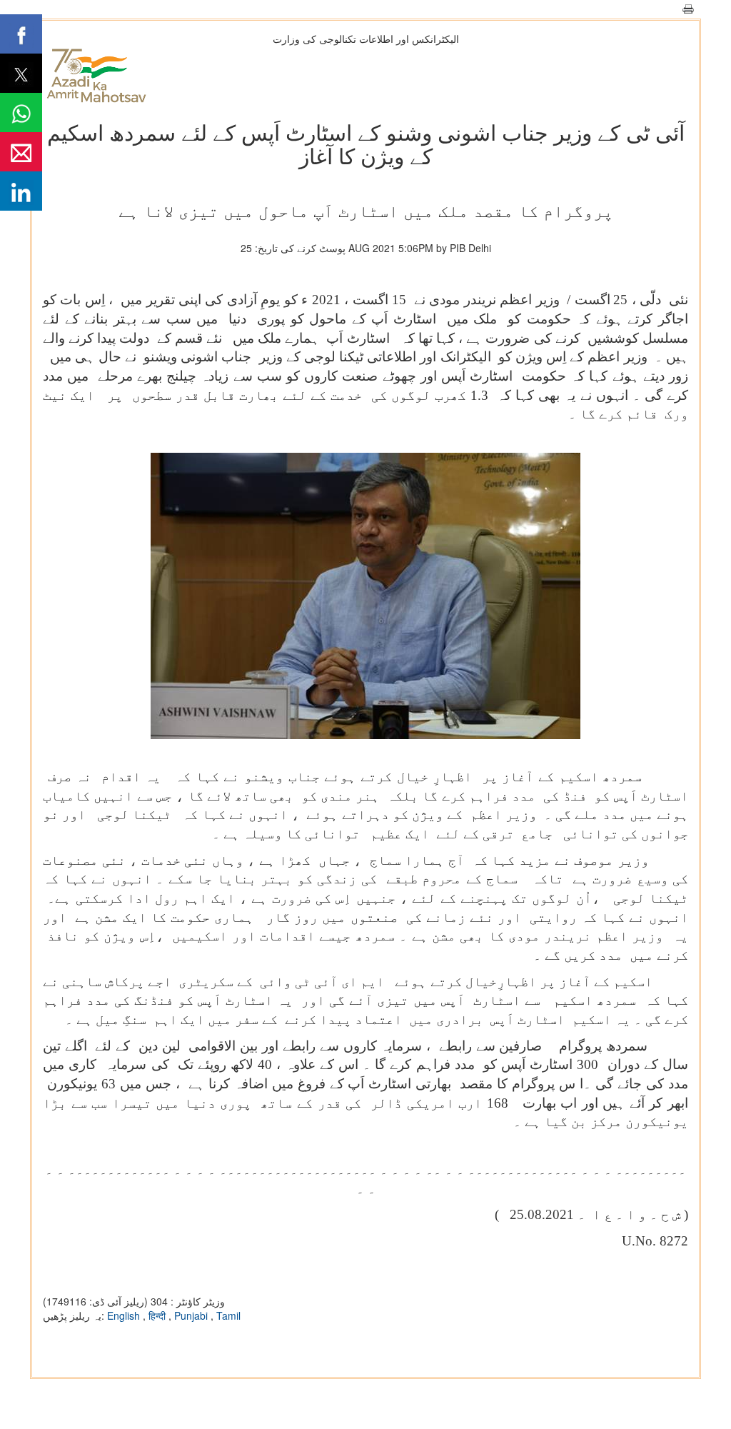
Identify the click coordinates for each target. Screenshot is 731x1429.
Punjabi (192, 1315)
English (125, 1315)
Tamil (228, 1315)
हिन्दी (158, 1315)
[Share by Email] (21, 151)
